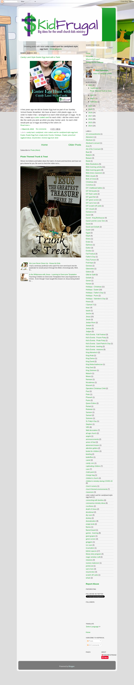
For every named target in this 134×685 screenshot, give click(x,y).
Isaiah (88, 311)
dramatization (91, 521)
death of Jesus (91, 509)
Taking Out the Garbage (94, 62)
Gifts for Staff (90, 275)
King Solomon (91, 370)
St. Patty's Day (91, 421)
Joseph (88, 325)
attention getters (92, 448)
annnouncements (92, 439)
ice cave (89, 545)
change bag (90, 475)
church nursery (91, 486)
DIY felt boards (91, 191)
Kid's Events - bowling (94, 346)
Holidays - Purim (92, 296)
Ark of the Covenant (93, 149)
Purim (88, 400)
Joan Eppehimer (101, 70)
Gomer (88, 281)
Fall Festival (90, 254)
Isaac (88, 307)
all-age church (91, 433)
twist (56, 138)
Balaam (89, 158)
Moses (88, 376)
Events (51, 135)
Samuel (89, 415)
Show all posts (56, 49)
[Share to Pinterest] (59, 129)
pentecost (89, 566)
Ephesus (89, 245)
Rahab (88, 406)
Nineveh (89, 385)
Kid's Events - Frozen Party (96, 337)
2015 (90, 122)
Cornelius (89, 185)
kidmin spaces (91, 551)
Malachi (89, 373)
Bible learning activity (94, 167)
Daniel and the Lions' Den (95, 221)
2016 (90, 119)
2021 (90, 85)
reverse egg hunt (48, 138)
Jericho (88, 313)
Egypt (88, 233)
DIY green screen (92, 200)
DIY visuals (90, 209)
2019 (90, 109)
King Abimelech (92, 352)
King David (90, 361)
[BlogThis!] (53, 129)
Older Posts (74, 144)
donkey (88, 518)
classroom (89, 492)
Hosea (88, 301)
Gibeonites (90, 269)
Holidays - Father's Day (94, 293)
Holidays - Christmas (93, 287)
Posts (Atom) (35, 150)
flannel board (91, 530)
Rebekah (89, 409)
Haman (88, 284)
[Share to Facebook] (57, 129)
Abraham (89, 140)
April (92, 95)
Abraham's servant (93, 143)
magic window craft (93, 557)
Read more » (25, 125)
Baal (87, 152)
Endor (88, 242)
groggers (89, 542)
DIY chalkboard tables (94, 188)
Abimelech (90, 137)
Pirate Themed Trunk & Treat (34, 156)
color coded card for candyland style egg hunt (61, 132)
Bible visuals (90, 176)
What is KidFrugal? (93, 59)
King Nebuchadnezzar (94, 364)
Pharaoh (89, 397)
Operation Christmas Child (96, 388)
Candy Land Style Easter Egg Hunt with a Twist (40, 57)
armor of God (90, 442)
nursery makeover (92, 563)
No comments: (41, 129)
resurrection (36, 138)
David (88, 224)
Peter (88, 394)
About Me (89, 56)
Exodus (88, 251)
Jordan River (90, 322)
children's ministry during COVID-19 (99, 481)
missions (89, 560)
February (93, 102)
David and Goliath (92, 227)
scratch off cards (92, 575)
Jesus (88, 316)
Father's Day (90, 257)
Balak (88, 161)
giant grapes (90, 536)
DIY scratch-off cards (93, 206)
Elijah (88, 236)
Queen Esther (91, 403)
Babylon (89, 155)
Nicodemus (90, 382)
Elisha (88, 239)
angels (88, 436)
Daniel (88, 215)
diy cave (89, 515)
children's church (92, 478)
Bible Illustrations (92, 164)
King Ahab (90, 355)
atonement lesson (92, 445)
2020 (90, 106)
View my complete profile (102, 73)
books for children (92, 451)
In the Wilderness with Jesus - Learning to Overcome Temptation (53, 274)
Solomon (89, 418)
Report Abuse (92, 584)
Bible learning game (93, 170)
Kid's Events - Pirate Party (95, 340)
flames (88, 527)
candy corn (90, 463)
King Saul (89, 367)
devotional (90, 512)
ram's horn (90, 569)
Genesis (89, 266)
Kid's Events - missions (94, 349)
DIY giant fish (91, 197)
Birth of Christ (91, 179)
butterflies (89, 457)
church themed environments (96, 489)
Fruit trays (89, 263)
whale (88, 578)
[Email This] (51, 129)
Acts (87, 146)
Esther (88, 248)
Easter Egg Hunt (32, 135)
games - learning (92, 533)
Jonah (88, 319)
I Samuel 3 (90, 305)
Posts (90, 641)
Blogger (71, 666)
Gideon (88, 272)
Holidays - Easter (61, 135)
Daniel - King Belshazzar (95, 218)
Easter (23, 135)
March (92, 98)
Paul (87, 391)
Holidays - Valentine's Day (95, 299)
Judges (88, 331)
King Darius (90, 358)
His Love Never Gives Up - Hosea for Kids (44, 263)
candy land (30, 132)
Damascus (90, 212)
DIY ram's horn (91, 203)
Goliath (88, 278)
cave (87, 469)
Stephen (89, 424)
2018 (90, 112)
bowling (89, 454)
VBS (87, 427)
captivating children (93, 466)
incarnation (90, 548)
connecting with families (95, 500)
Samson (89, 412)
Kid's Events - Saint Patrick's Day (98, 343)
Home (44, 144)
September (94, 88)
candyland (39, 132)
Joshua (88, 328)
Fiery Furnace (91, 260)
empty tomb (43, 135)
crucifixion (89, 506)
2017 (90, 116)
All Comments (93, 645)
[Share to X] (55, 129)
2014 (90, 126)
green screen (91, 539)
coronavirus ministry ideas (95, 503)
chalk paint (90, 472)
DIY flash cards (91, 194)
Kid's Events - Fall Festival (96, 334)
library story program (93, 554)
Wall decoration (91, 430)
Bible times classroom (94, 173)
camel (88, 460)
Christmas (89, 182)
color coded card (42, 117)
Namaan (89, 379)
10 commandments (93, 134)
